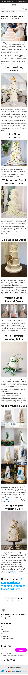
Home (2, 11)
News (7, 11)
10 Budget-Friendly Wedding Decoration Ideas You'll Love (13, 584)
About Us (4, 618)
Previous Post (11, 601)
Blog (2, 629)
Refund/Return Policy (7, 638)
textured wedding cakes (15, 400)
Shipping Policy (5, 636)
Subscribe (21, 650)
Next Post (18, 601)
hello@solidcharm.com (9, 616)
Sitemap (3, 641)
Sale (2, 634)
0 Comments (15, 18)
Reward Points (5, 631)
